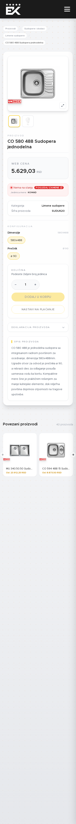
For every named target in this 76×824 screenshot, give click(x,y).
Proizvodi (10, 28)
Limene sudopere (15, 35)
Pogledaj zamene (47, 187)
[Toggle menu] (67, 9)
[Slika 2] (28, 121)
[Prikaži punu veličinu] (62, 105)
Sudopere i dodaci (34, 28)
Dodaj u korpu (38, 297)
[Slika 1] (14, 121)
